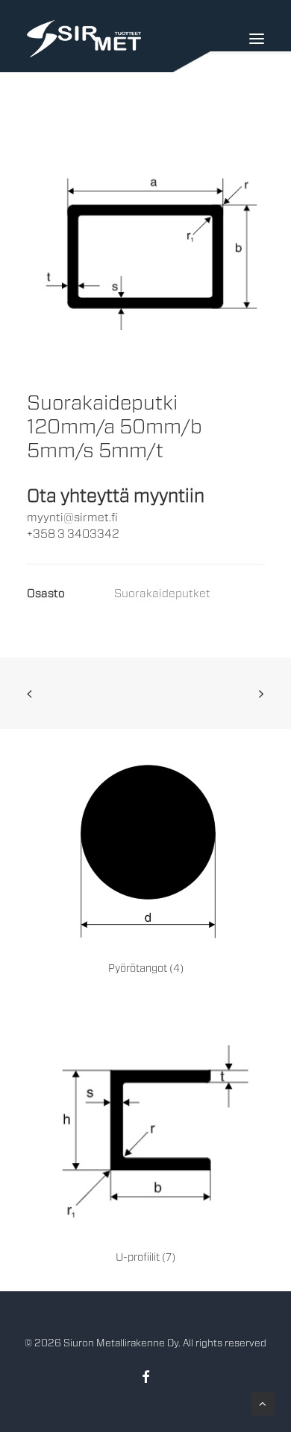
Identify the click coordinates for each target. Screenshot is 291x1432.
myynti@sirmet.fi (72, 518)
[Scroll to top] (263, 1403)
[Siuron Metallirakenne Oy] (84, 38)
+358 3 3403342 (73, 534)
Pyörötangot (146, 969)
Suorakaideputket (162, 593)
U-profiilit (145, 1258)
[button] (145, 263)
